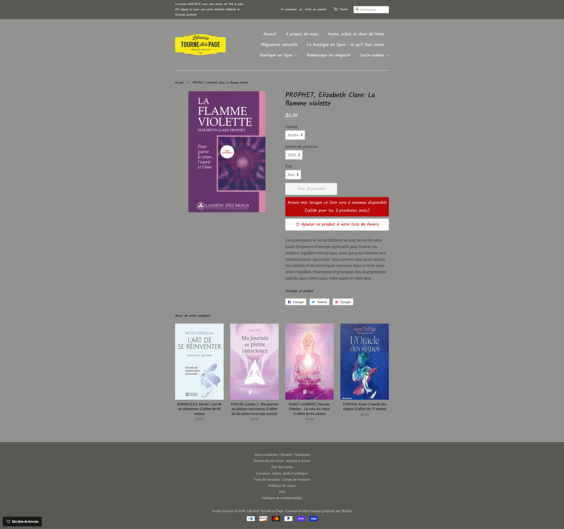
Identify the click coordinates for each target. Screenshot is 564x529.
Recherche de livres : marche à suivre (282, 461)
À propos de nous (302, 34)
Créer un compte (315, 9)
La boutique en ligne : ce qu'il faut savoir (345, 44)
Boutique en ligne (277, 55)
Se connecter (289, 9)
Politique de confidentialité (282, 498)
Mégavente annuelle (279, 44)
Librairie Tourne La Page (265, 511)
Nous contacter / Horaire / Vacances (282, 454)
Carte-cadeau (373, 55)
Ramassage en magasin (328, 55)
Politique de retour (282, 485)
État (288, 166)
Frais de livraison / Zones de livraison (282, 479)
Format (291, 126)
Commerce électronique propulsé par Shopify (318, 511)
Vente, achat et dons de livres (356, 34)
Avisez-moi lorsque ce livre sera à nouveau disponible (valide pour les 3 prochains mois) (337, 206)
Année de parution (301, 146)
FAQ (282, 492)
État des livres (282, 467)
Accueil (269, 34)
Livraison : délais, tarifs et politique (282, 473)
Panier (344, 9)
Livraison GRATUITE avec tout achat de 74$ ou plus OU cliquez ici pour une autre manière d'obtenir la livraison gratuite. (209, 9)
